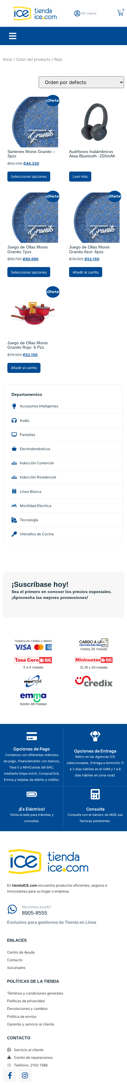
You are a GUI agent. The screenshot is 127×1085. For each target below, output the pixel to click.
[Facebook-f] (10, 1075)
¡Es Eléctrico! (32, 808)
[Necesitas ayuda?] (12, 909)
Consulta (95, 808)
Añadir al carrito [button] (86, 272)
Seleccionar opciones (29, 176)
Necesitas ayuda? (36, 907)
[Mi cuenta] (77, 13)
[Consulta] (95, 794)
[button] (12, 36)
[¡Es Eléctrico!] (32, 794)
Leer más (80, 176)
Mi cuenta (89, 13)
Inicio (7, 59)
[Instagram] (25, 1075)
